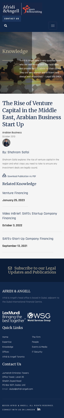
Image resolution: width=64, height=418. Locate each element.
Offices (5, 351)
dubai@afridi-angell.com (21, 389)
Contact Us (11, 18)
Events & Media (39, 347)
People (35, 342)
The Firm (36, 337)
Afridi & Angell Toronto (13, 356)
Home (5, 337)
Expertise (6, 342)
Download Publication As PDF (21, 176)
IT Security (37, 351)
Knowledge (7, 347)
